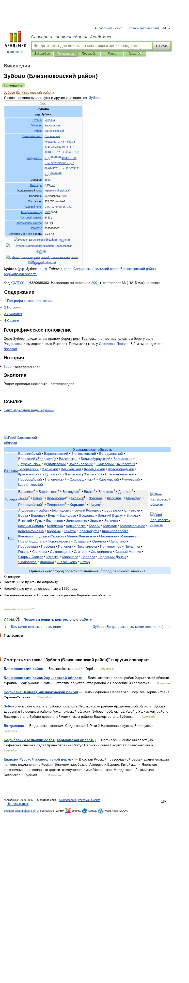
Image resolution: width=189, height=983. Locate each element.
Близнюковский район (23, 669)
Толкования (65, 53)
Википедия (42, 53)
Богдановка (14, 726)
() (52, 157)
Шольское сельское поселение (36, 627)
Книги (112, 53)
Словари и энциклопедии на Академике (71, 36)
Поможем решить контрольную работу (58, 619)
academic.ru (15, 52)
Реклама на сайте (89, 799)
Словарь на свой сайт (142, 28)
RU (165, 28)
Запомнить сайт (110, 28)
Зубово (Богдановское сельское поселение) (128, 627)
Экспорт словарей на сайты (21, 810)
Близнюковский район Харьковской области (43, 678)
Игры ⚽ (135, 53)
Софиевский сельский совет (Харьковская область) (50, 740)
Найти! (161, 46)
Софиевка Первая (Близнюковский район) (41, 692)
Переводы (89, 53)
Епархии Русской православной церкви (39, 759)
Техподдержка (68, 799)
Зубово (10, 706)
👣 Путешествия (18, 803)
